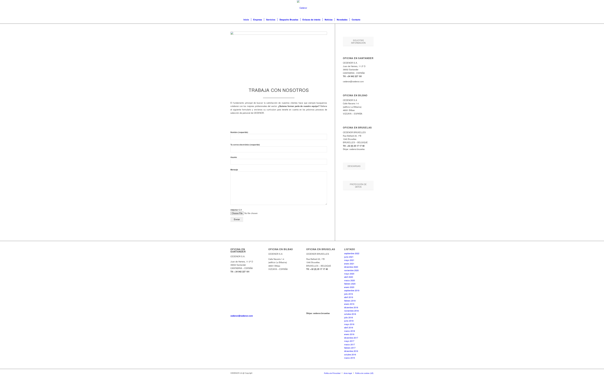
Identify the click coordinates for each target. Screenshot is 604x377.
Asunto (233, 157)
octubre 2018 (350, 313)
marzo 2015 (349, 357)
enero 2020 (349, 287)
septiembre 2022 (351, 253)
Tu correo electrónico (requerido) (245, 144)
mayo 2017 (349, 340)
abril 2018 (348, 327)
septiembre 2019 (351, 290)
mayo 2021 (349, 260)
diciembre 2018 (351, 307)
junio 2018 (348, 320)
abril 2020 (348, 276)
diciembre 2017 (351, 337)
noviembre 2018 (351, 310)
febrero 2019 (349, 300)
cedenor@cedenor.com (241, 315)
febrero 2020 (349, 283)
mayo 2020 (349, 273)
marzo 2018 (349, 330)
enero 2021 (349, 263)
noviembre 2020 (351, 270)
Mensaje (234, 169)
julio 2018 (348, 317)
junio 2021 (348, 256)
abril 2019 (348, 297)
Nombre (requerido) (239, 132)
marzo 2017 (349, 344)
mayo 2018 (349, 324)
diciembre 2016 (351, 351)
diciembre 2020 (351, 266)
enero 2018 (349, 334)
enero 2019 (349, 303)
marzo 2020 (349, 280)
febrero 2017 (349, 347)
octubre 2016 (350, 354)
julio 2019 (348, 293)
